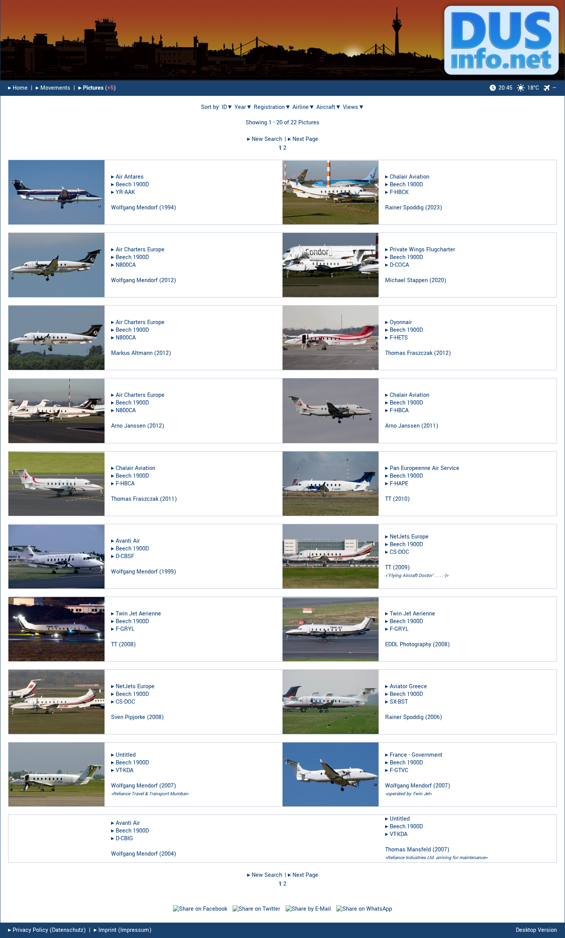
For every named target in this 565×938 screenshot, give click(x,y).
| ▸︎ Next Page (301, 139)
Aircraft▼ (328, 107)
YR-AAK (125, 192)
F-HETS (399, 338)
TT (388, 499)
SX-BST (399, 702)
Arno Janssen (128, 426)
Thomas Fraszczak (408, 353)
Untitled (126, 755)
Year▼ (243, 107)
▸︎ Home (18, 88)
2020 (438, 280)
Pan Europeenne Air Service (424, 468)
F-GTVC (399, 770)
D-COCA (399, 265)
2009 (401, 567)
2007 (167, 786)
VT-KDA (124, 770)
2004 (167, 854)
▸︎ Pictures (90, 88)
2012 (167, 280)
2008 (127, 644)
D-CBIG (124, 838)
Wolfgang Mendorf (134, 208)
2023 (433, 208)
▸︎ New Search (264, 139)
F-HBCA (399, 410)
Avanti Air (128, 541)
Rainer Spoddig (404, 208)
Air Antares (130, 177)
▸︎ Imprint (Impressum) (122, 930)
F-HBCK (399, 192)
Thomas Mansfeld (408, 850)
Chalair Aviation (409, 177)
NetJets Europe (409, 537)
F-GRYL (125, 629)
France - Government (416, 755)
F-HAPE (399, 484)
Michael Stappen (406, 280)
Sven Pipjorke (128, 717)
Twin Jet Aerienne (138, 614)
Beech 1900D (132, 185)
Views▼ (353, 107)
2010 (401, 499)
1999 (167, 572)
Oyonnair (401, 322)
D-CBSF (125, 556)
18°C (519, 88)
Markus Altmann (132, 353)
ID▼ (227, 107)
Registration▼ (272, 107)
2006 (433, 717)
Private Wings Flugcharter (422, 250)
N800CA (126, 265)
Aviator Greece (408, 686)
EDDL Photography (408, 644)
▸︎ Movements (53, 88)
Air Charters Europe (140, 250)
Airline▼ (303, 107)
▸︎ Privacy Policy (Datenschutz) (47, 930)
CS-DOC (399, 552)
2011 (430, 426)
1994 (167, 208)
